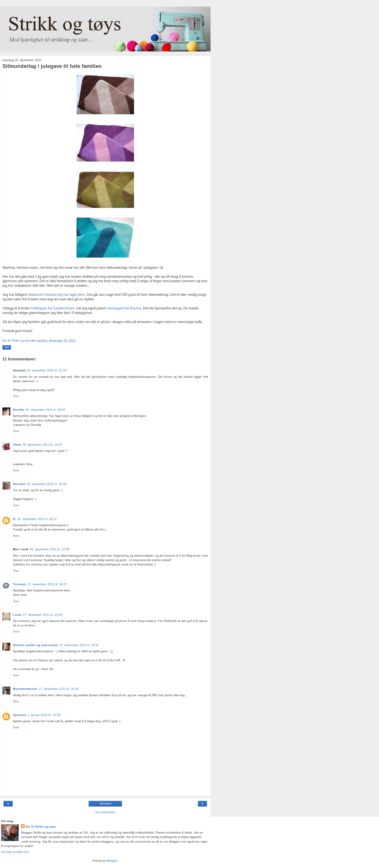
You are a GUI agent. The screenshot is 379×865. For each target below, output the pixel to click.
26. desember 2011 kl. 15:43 (45, 409)
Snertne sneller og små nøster (35, 645)
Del (7, 347)
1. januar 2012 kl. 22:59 (43, 715)
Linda (17, 614)
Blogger (112, 860)
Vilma (17, 444)
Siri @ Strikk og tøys (40, 826)
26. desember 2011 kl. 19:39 (46, 484)
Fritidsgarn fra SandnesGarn (52, 308)
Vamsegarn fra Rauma (123, 308)
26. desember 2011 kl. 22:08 (49, 549)
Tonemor (19, 584)
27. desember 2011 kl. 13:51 (79, 645)
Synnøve (19, 715)
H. (14, 519)
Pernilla (18, 409)
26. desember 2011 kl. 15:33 (46, 370)
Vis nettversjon (105, 812)
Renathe (19, 484)
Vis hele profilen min (15, 852)
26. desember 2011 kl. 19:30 (42, 444)
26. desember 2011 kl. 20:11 (37, 519)
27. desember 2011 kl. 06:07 (47, 584)
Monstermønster (25, 689)
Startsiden (105, 803)
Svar (16, 396)
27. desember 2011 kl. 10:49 (43, 614)
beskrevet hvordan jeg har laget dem (56, 294)
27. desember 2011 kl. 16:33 (59, 689)
